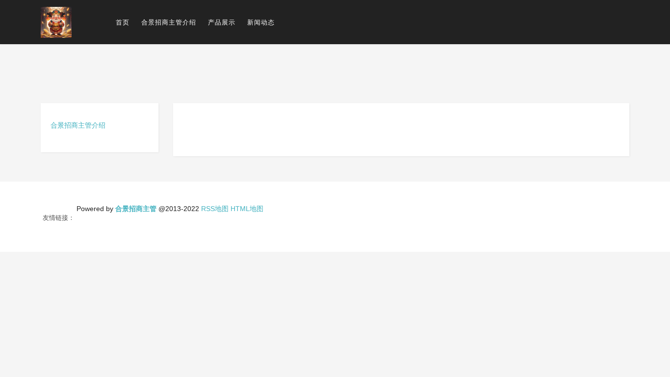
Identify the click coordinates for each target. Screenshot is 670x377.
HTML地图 (247, 209)
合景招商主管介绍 (168, 22)
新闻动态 (261, 22)
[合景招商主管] (56, 22)
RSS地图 (215, 209)
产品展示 (221, 22)
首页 (122, 22)
